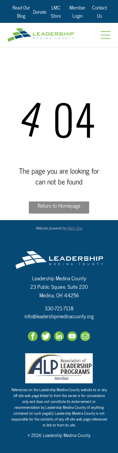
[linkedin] (59, 337)
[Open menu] (105, 35)
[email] (85, 337)
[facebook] (33, 337)
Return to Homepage (59, 205)
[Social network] (46, 337)
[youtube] (72, 337)
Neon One (75, 228)
